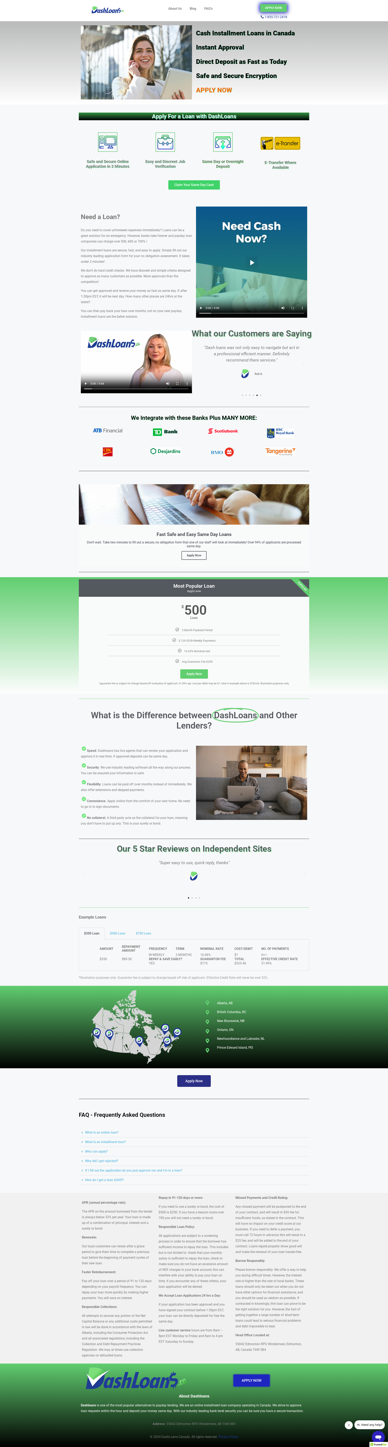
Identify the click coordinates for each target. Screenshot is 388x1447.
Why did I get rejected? (101, 1161)
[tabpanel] (194, 955)
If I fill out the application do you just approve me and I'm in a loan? (133, 1170)
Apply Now (194, 674)
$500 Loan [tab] (117, 933)
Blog (193, 9)
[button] (200, 365)
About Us (175, 9)
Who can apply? (96, 1151)
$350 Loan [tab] (91, 933)
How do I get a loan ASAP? (104, 1180)
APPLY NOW (214, 90)
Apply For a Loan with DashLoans (194, 116)
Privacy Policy (228, 1437)
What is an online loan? (102, 1132)
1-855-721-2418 (275, 17)
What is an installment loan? (105, 1142)
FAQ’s (208, 9)
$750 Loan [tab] (143, 933)
